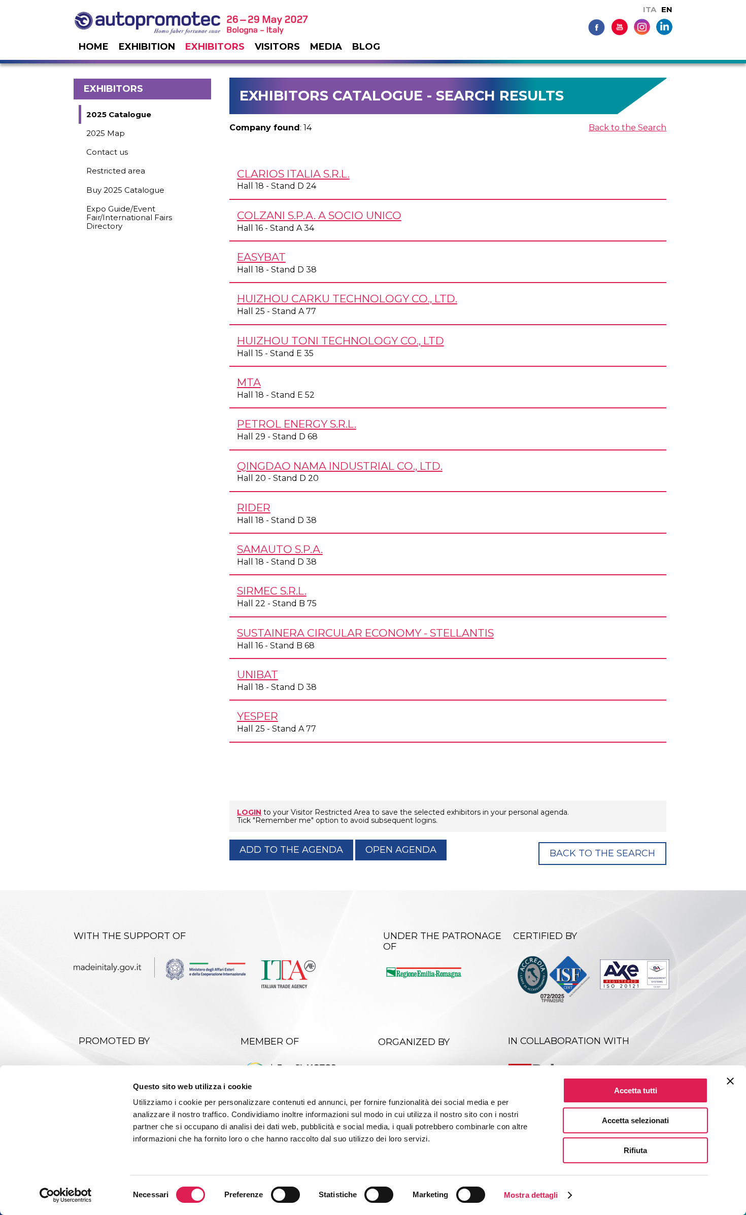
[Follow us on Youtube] (619, 26)
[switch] (285, 1195)
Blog (366, 46)
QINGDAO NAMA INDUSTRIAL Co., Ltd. (340, 466)
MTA (249, 382)
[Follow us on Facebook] (596, 26)
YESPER (257, 716)
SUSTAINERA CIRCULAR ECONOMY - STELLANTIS (365, 633)
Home (94, 46)
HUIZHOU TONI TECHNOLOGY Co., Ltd (340, 340)
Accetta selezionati (635, 1120)
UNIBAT (257, 674)
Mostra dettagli (531, 1195)
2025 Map (105, 133)
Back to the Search (627, 127)
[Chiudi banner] (730, 1081)
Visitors (277, 46)
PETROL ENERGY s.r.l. (296, 424)
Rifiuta (635, 1150)
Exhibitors (215, 46)
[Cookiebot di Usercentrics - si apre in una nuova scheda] (65, 1195)
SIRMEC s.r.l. (272, 590)
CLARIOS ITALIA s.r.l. (293, 173)
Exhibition (147, 46)
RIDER (253, 507)
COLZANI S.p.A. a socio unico (319, 215)
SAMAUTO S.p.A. (280, 549)
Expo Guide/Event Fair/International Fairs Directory (129, 217)
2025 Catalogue (118, 114)
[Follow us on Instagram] (642, 26)
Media (326, 46)
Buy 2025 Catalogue (125, 190)
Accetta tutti (635, 1090)
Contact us (107, 152)
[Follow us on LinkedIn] (664, 26)
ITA (649, 9)
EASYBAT (261, 257)
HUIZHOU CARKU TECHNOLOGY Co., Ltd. (347, 298)
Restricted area (115, 171)
